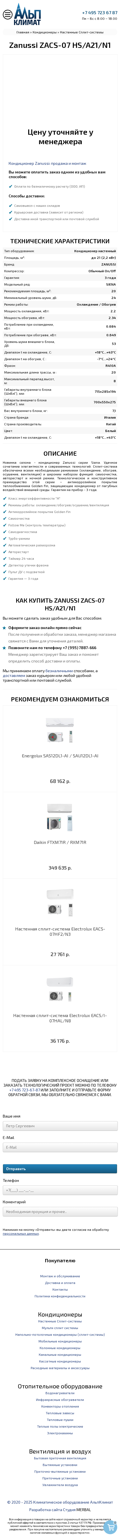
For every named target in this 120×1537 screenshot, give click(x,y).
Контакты (60, 1289)
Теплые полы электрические (60, 1426)
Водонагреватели (60, 1393)
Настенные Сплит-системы (82, 32)
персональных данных (21, 1233)
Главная (22, 32)
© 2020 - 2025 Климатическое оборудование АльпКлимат (60, 1502)
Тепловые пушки (60, 1419)
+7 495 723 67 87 (99, 12)
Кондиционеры (45, 32)
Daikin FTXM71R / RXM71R (60, 842)
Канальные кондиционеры (60, 1354)
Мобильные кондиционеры (60, 1341)
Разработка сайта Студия (52, 1509)
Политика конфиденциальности (60, 1296)
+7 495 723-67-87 (24, 1089)
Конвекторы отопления (60, 1406)
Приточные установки (60, 1478)
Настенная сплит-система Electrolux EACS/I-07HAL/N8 (60, 1018)
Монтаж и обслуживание (60, 1276)
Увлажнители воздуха (60, 1485)
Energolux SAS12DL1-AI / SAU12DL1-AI (60, 755)
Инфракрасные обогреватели (60, 1399)
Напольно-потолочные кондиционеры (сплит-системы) (60, 1334)
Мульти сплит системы (60, 1328)
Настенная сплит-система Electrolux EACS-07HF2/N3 (60, 931)
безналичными (59, 670)
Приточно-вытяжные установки (60, 1471)
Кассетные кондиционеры (60, 1361)
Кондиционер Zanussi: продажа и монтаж (47, 163)
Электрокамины (60, 1433)
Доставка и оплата (60, 1283)
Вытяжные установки (60, 1465)
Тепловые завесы (60, 1413)
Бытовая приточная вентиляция (60, 1458)
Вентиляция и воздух (60, 1451)
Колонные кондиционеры (60, 1348)
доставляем (14, 675)
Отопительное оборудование (60, 1385)
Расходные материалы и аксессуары (60, 1368)
